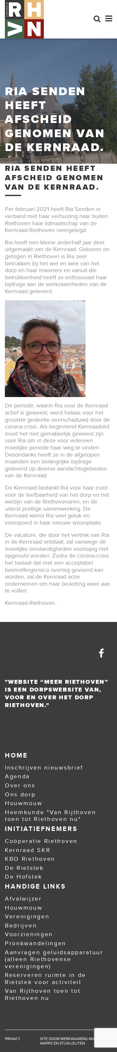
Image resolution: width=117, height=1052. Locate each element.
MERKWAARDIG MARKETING (85, 1038)
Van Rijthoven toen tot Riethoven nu (42, 994)
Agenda (17, 776)
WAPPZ (46, 1043)
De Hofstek (23, 876)
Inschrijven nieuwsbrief (44, 767)
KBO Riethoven (30, 859)
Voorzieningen (29, 934)
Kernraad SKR (27, 850)
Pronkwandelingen (35, 943)
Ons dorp (20, 794)
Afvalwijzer (23, 898)
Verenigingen (27, 916)
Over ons (20, 785)
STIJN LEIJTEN (72, 1043)
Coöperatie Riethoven (41, 841)
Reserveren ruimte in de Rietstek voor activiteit (45, 978)
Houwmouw (24, 803)
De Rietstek (24, 868)
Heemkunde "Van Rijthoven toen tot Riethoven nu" (50, 816)
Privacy (12, 1038)
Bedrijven (21, 925)
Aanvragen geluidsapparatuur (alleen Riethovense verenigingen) (54, 959)
